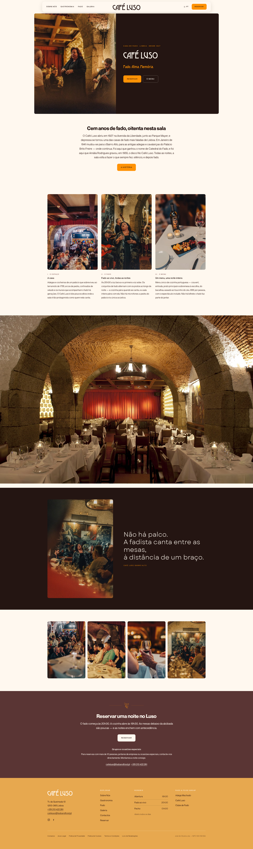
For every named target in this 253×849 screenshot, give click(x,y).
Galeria (91, 7)
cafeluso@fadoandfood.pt (118, 764)
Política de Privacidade (77, 836)
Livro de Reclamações (130, 836)
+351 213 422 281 (139, 764)
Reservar (199, 7)
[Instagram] (48, 820)
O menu (151, 79)
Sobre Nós (51, 7)
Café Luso (180, 800)
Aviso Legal (62, 836)
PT (187, 7)
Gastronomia (67, 7)
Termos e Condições (111, 836)
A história (126, 167)
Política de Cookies (94, 836)
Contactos (105, 815)
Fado (80, 7)
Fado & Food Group (185, 790)
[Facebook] (53, 820)
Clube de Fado (182, 805)
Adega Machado (183, 795)
